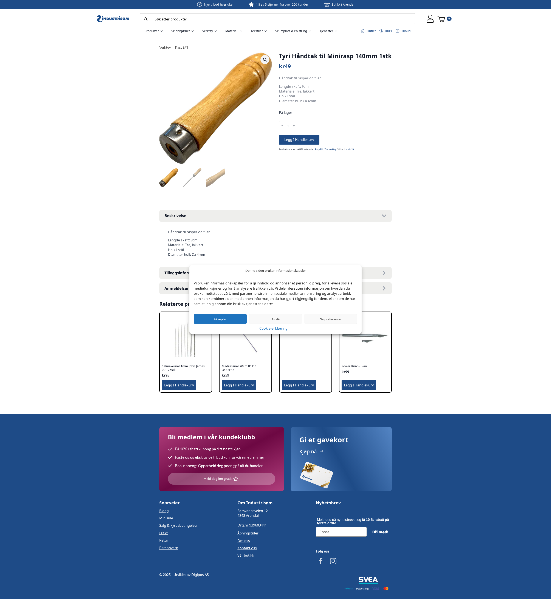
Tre (326, 149)
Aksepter (220, 319)
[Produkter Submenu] (163, 31)
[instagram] (333, 561)
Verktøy (207, 31)
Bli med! (380, 532)
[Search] (145, 19)
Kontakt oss (247, 548)
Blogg (164, 510)
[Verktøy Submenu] (217, 31)
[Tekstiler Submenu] (267, 31)
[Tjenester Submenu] (337, 31)
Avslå (276, 319)
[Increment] (293, 126)
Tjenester (326, 31)
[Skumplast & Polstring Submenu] (311, 31)
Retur (163, 540)
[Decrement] (282, 126)
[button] (264, 59)
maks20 (350, 149)
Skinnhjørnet (180, 31)
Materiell (231, 31)
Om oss (243, 540)
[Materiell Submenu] (242, 31)
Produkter (152, 31)
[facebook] (321, 561)
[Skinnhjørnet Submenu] (194, 31)
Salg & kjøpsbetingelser (178, 525)
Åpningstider (247, 533)
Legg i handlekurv (299, 139)
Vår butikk (245, 555)
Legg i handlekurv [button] (179, 385)
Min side (166, 518)
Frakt (163, 533)
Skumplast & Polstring (291, 31)
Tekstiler (257, 31)
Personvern (168, 547)
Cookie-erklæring (273, 328)
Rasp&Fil (181, 47)
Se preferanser (331, 319)
